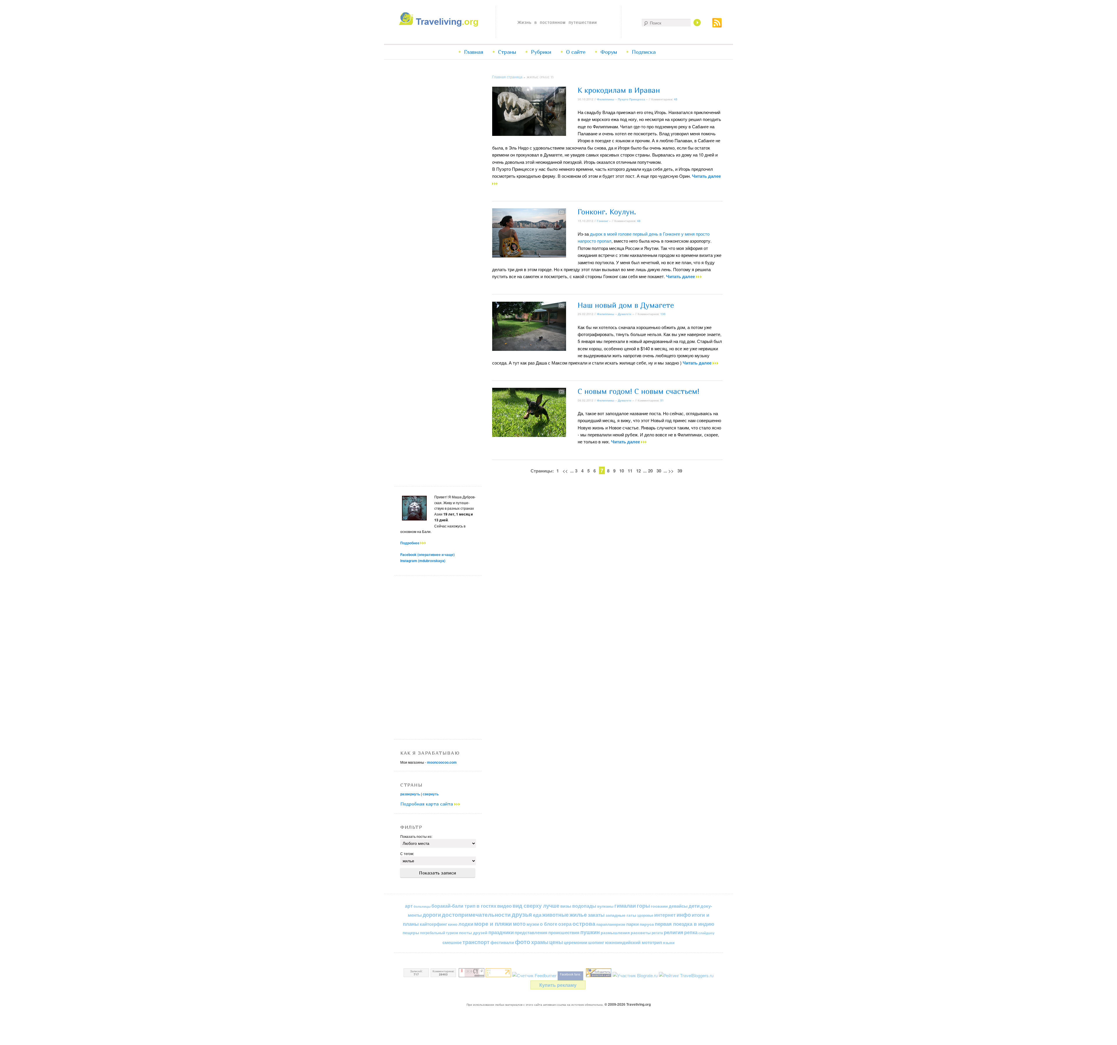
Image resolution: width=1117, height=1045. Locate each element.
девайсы (678, 906)
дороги (432, 914)
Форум (608, 52)
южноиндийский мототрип (633, 942)
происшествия (563, 932)
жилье (578, 914)
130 (663, 314)
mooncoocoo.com (442, 762)
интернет (665, 914)
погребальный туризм (439, 932)
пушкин (590, 932)
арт (409, 905)
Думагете (625, 314)
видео (504, 905)
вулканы (605, 906)
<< (565, 471)
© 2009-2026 (627, 1004)
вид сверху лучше (536, 905)
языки (669, 942)
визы (565, 906)
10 (621, 471)
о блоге (548, 923)
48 (639, 221)
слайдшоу (706, 933)
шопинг (596, 942)
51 (662, 400)
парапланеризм (610, 924)
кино (453, 924)
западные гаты (621, 915)
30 (659, 471)
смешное (452, 942)
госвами (659, 906)
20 (650, 471)
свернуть (431, 794)
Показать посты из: (416, 836)
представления (531, 932)
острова (583, 923)
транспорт (476, 942)
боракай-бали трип (453, 905)
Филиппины (605, 99)
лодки (465, 923)
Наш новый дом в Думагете (626, 305)
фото (522, 941)
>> (671, 471)
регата (657, 932)
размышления (615, 932)
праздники (501, 932)
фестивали (502, 942)
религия (673, 932)
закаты (596, 914)
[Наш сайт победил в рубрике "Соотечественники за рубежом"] (598, 975)
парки (632, 924)
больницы (422, 906)
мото (519, 923)
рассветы (641, 932)
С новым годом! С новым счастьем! (638, 391)
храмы (539, 942)
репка (691, 932)
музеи (533, 924)
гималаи (625, 905)
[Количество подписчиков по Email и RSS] (534, 975)
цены (556, 942)
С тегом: (407, 853)
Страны (507, 52)
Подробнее (410, 542)
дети (694, 905)
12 (638, 471)
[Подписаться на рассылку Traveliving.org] (717, 26)
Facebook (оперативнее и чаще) (427, 554)
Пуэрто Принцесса (631, 99)
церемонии (575, 942)
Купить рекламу (558, 985)
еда (537, 914)
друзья (522, 914)
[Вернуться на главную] (440, 25)
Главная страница (507, 76)
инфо (684, 914)
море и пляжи (493, 923)
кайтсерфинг (433, 924)
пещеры (411, 932)
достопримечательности (476, 914)
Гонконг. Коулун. (607, 211)
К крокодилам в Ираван (619, 90)
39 (679, 471)
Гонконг (602, 221)
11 (630, 471)
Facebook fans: (570, 974)
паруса (647, 924)
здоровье (645, 915)
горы (643, 905)
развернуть (410, 794)
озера (565, 923)
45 (675, 99)
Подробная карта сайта (427, 804)
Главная (473, 52)
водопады (584, 905)
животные (555, 914)
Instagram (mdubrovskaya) (422, 560)
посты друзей (473, 932)
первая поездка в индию (684, 923)
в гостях (486, 905)
